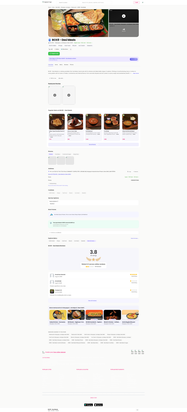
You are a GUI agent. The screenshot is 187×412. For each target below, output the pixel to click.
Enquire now (54, 53)
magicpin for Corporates (118, 393)
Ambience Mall (97, 378)
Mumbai (61, 382)
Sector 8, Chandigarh (81, 380)
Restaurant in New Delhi (77, 334)
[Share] (70, 49)
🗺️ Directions (64, 49)
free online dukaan (59, 352)
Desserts (84, 193)
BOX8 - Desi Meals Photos (77, 340)
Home (49, 7)
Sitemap (95, 393)
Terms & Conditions (87, 393)
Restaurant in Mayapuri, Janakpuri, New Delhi (59, 334)
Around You (61, 393)
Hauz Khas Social (131, 387)
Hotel (90, 357)
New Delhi (58, 7)
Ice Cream (77, 193)
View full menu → (135, 238)
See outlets (133, 59)
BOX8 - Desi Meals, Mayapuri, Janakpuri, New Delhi (96, 340)
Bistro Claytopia (131, 374)
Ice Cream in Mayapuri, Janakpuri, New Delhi (101, 337)
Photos (51, 154)
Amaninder (58, 281)
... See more (135, 73)
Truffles (112, 374)
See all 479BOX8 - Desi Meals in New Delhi (59, 174)
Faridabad (61, 378)
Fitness (78, 357)
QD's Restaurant (115, 387)
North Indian (52, 193)
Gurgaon (61, 374)
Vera (126, 393)
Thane (60, 384)
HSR (77, 376)
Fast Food (65, 193)
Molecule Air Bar (115, 380)
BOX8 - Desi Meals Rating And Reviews (76, 342)
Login (136, 2)
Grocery (72, 357)
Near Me (71, 393)
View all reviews (92, 300)
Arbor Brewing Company (117, 376)
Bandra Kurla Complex (82, 384)
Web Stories (138, 393)
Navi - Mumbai (46, 384)
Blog (66, 393)
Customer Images (67, 154)
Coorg (60, 385)
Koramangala (79, 374)
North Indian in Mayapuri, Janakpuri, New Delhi (94, 334)
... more (51, 137)
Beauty (61, 357)
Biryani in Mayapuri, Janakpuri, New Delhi (80, 337)
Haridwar (61, 387)
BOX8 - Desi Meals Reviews (116, 340)
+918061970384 (135, 180)
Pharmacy (96, 357)
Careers (132, 393)
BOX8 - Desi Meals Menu (93, 342)
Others (119, 400)
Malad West (79, 385)
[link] (57, 127)
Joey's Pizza (113, 385)
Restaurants (54, 357)
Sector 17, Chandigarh (98, 380)
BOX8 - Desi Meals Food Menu (107, 342)
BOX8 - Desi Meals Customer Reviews (57, 342)
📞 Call (51, 49)
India (53, 7)
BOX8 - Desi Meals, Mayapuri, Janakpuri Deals (59, 340)
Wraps (58, 193)
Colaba (95, 384)
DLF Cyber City (80, 378)
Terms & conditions (56, 232)
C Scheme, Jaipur (97, 382)
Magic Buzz (76, 154)
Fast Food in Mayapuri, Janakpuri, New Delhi (58, 337)
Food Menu (57, 154)
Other (102, 357)
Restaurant (73, 7)
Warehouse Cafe (131, 380)
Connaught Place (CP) (99, 385)
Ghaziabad (45, 378)
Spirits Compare (78, 393)
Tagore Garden (97, 387)
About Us (55, 393)
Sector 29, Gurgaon (98, 376)
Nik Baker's (113, 378)
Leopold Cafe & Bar (132, 384)
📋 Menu (57, 49)
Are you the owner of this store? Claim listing (58, 185)
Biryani (70, 193)
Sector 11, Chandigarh (81, 382)
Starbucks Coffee (115, 384)
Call (137, 410)
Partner (104, 393)
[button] (124, 16)
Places (100, 393)
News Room (49, 393)
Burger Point (130, 376)
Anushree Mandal (60, 274)
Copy (130, 171)
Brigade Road (96, 374)
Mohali (44, 382)
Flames (129, 378)
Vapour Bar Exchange (116, 382)
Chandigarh (62, 376)
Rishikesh (44, 385)
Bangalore (44, 376)
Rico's (128, 385)
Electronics (84, 357)
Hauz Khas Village (80, 387)
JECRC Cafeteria (131, 382)
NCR (60, 380)
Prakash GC (58, 290)
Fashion (66, 357)
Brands (109, 393)
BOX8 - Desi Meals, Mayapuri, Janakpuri (122, 337)
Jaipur (43, 380)
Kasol (43, 387)
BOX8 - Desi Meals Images (122, 342)
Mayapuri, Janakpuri (65, 7)
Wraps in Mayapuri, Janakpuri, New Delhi (116, 334)
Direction (136, 171)
